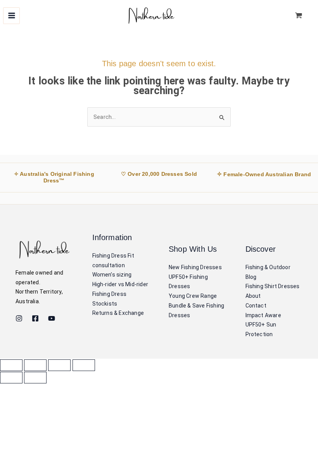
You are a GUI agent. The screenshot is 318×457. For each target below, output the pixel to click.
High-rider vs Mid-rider (120, 284)
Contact (255, 305)
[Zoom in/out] (11, 365)
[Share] (59, 365)
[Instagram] (19, 318)
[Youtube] (51, 318)
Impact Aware (263, 315)
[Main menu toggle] (11, 15)
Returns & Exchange (118, 313)
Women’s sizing (112, 274)
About (253, 296)
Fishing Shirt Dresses (272, 286)
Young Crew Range (193, 296)
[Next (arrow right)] (35, 377)
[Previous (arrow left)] (11, 377)
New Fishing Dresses (195, 267)
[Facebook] (35, 318)
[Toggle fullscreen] (35, 365)
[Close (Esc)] (84, 365)
